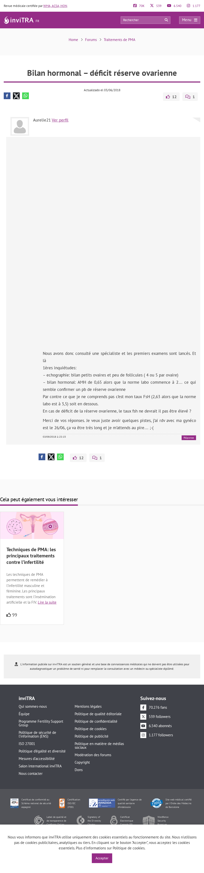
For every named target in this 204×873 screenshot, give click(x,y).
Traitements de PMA (119, 39)
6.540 (177, 6)
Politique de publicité (91, 736)
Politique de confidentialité (96, 721)
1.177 (196, 6)
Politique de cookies (90, 729)
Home (73, 39)
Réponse (189, 437)
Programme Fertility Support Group (41, 723)
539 (158, 6)
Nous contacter (31, 773)
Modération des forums (93, 755)
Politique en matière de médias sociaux (99, 745)
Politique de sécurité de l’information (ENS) (37, 734)
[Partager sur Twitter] (16, 95)
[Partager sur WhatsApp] (25, 95)
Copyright (82, 762)
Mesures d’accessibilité (37, 758)
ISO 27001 (27, 744)
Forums (91, 39)
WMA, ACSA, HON (55, 6)
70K (141, 6)
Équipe (24, 714)
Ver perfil (60, 120)
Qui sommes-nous (33, 706)
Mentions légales (88, 706)
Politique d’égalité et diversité (42, 751)
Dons (79, 770)
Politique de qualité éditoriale (98, 714)
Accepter (102, 858)
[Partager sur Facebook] (7, 95)
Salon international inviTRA (40, 766)
